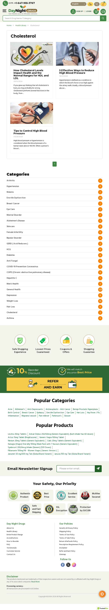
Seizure (67, 415)
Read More (35, 581)
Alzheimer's (20, 409)
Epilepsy (40, 412)
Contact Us (11, 554)
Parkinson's (57, 415)
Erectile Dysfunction (55, 412)
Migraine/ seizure (29, 415)
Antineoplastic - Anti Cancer (58, 409)
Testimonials (12, 548)
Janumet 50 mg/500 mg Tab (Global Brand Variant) (30, 454)
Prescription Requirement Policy (71, 544)
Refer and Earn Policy (67, 551)
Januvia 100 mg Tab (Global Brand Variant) (72, 454)
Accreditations (12, 538)
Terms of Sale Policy (67, 538)
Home (9, 25)
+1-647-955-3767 (24, 3)
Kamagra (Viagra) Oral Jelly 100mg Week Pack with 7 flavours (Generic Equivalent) (42, 444)
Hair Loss (80, 412)
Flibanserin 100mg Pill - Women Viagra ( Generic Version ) (32, 450)
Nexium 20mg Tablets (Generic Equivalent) (26, 440)
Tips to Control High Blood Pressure (30, 132)
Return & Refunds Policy (68, 541)
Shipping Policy (65, 531)
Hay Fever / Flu (93, 412)
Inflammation (13, 415)
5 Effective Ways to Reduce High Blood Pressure (76, 72)
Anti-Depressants (35, 409)
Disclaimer (63, 548)
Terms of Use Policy (66, 535)
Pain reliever (44, 415)
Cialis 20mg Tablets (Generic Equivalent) (64, 440)
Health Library (20, 25)
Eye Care (70, 412)
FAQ (8, 544)
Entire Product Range (15, 535)
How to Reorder (13, 541)
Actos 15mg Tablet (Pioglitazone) (22, 437)
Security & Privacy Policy (68, 528)
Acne (10, 409)
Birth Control (13, 412)
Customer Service (13, 551)
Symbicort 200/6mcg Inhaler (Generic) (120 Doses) (29, 447)
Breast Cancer (28, 412)
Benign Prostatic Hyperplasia (85, 409)
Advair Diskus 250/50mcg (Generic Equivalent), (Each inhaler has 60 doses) (61, 434)
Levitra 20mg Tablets (17, 434)
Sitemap (62, 554)
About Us (10, 528)
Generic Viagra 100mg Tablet (51, 437)
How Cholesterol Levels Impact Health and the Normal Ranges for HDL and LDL (31, 74)
